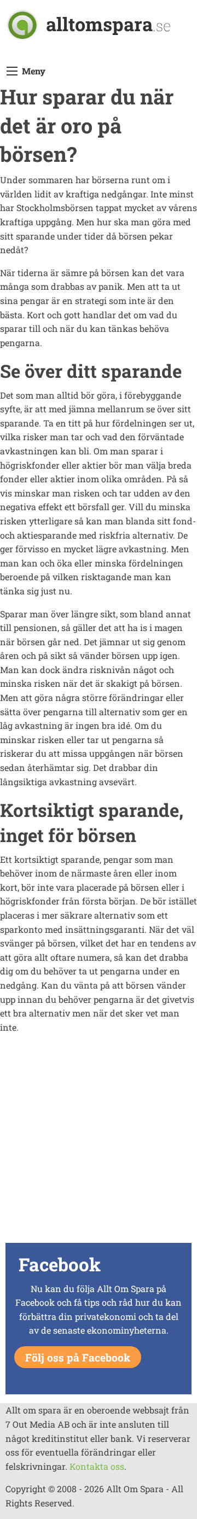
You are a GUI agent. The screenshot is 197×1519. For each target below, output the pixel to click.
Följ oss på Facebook (77, 1357)
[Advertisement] (98, 1141)
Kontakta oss (96, 1466)
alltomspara (108, 23)
